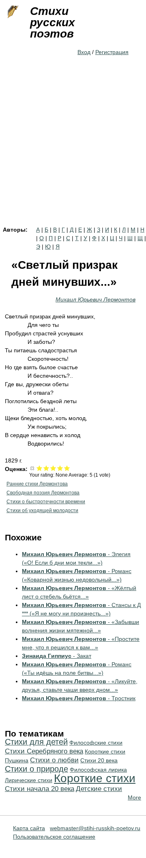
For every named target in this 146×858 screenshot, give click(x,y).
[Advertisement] (73, 150)
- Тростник (78, 698)
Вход (83, 52)
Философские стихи (95, 742)
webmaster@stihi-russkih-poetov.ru (95, 828)
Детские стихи (99, 789)
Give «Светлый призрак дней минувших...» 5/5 (67, 468)
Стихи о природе (36, 768)
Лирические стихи (28, 780)
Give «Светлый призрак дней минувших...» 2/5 (46, 468)
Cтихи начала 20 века (39, 789)
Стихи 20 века (99, 760)
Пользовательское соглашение (54, 836)
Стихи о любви (54, 760)
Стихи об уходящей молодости (42, 510)
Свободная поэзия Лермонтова (42, 493)
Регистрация (112, 52)
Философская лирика (98, 769)
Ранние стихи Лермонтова (37, 484)
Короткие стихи (94, 778)
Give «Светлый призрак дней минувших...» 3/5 (53, 468)
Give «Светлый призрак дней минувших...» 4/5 (60, 468)
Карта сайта (29, 828)
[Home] (12, 12)
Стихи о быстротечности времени (45, 501)
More (134, 797)
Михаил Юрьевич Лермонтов (95, 299)
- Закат (56, 656)
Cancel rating (32, 468)
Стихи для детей (36, 741)
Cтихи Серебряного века (44, 751)
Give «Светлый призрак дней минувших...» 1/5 (39, 468)
